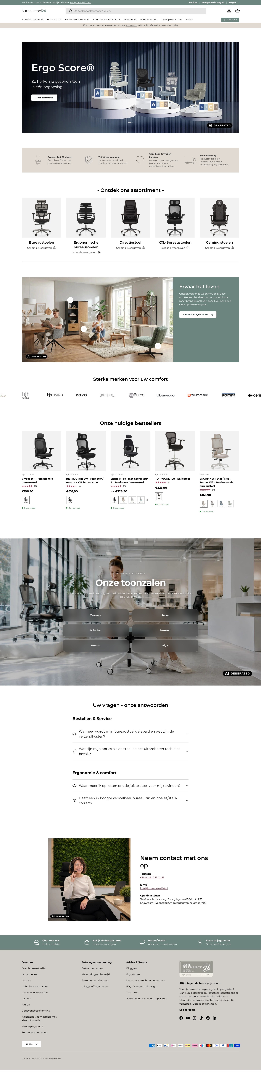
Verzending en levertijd (96, 974)
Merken (193, 2)
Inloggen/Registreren (95, 986)
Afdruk (26, 1004)
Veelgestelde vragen (213, 2)
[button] (237, 11)
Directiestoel (130, 242)
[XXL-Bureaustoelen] (175, 218)
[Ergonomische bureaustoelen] (86, 218)
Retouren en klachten (95, 980)
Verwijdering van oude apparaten (146, 998)
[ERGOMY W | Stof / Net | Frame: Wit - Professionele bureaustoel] (219, 451)
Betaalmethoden (92, 968)
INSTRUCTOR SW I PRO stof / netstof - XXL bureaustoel (84, 480)
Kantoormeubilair (75, 19)
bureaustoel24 (35, 1058)
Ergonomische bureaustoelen (86, 244)
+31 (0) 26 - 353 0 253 (80, 2)
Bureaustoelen (31, 19)
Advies (189, 19)
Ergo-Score (133, 974)
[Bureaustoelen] (41, 218)
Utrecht (95, 645)
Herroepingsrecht (32, 1026)
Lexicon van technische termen (145, 980)
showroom (131, 25)
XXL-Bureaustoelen (175, 242)
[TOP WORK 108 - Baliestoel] (175, 451)
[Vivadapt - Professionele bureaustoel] (41, 451)
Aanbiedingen (148, 19)
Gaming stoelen (219, 242)
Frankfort (165, 630)
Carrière (26, 998)
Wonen (128, 19)
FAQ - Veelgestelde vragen (142, 986)
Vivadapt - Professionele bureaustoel (37, 480)
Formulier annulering (34, 1032)
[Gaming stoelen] (219, 218)
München (95, 630)
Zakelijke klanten (171, 19)
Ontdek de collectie (46, 96)
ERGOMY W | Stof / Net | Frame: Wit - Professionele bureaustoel (216, 482)
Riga (165, 645)
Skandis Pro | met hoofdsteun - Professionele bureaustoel (130, 480)
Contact (26, 980)
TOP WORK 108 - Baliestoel (172, 478)
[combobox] (136, 11)
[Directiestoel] (130, 218)
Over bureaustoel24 (34, 968)
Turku (165, 615)
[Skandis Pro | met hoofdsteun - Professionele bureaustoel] (130, 451)
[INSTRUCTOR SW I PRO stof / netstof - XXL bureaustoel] (86, 451)
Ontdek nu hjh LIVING (195, 314)
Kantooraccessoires (104, 19)
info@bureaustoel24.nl (154, 888)
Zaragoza (95, 615)
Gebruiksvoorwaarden (35, 986)
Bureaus (52, 19)
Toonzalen (132, 992)
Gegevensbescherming (36, 1010)
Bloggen (131, 968)
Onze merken (30, 974)
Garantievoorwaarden (35, 992)
